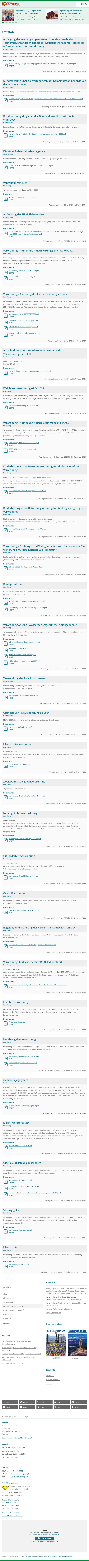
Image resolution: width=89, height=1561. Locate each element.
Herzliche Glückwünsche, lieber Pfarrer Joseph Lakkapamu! (19, 1358)
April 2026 (56, 1358)
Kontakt (29, 1556)
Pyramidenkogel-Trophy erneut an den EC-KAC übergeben (19, 1349)
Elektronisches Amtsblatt (22, 1310)
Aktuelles (6, 1294)
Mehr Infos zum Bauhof (10, 1512)
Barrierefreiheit (67, 1556)
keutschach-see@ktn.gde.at (21, 1474)
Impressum (37, 1556)
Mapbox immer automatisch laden (45, 1542)
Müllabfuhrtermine (53, 1380)
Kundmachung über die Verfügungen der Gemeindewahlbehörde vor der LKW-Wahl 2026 (64, 1298)
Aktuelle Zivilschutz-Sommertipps (14, 1363)
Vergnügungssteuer (53, 1313)
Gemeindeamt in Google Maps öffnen (17, 1438)
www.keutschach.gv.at (19, 1477)
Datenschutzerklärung (52, 1556)
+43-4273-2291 (17, 1471)
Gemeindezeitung (9, 1314)
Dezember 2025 (78, 1358)
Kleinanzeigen (8, 1298)
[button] (3, 22)
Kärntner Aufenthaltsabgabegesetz (59, 1309)
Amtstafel (50, 1282)
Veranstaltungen (9, 1302)
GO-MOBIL (7, 1318)
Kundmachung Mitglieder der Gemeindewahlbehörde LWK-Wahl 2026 (66, 1304)
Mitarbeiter (7, 1323)
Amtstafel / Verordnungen (13, 1306)
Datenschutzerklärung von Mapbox (45, 1534)
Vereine (49, 1384)
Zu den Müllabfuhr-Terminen (12, 1516)
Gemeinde (6, 1287)
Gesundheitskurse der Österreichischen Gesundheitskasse (16, 1343)
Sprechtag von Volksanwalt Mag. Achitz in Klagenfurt (21, 1354)
